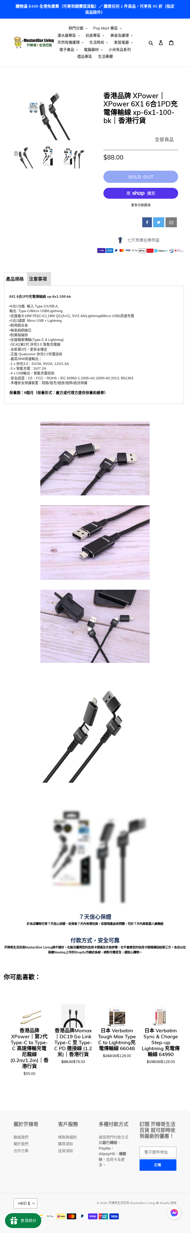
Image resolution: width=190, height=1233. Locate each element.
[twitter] (158, 222)
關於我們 (21, 1143)
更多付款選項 (140, 205)
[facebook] (147, 222)
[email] (171, 222)
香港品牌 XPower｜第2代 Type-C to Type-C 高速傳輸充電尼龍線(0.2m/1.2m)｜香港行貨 (29, 1048)
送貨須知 (65, 1150)
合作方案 (21, 1150)
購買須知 (65, 1143)
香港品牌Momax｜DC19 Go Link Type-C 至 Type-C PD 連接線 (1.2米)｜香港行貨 (73, 1042)
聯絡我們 (21, 1137)
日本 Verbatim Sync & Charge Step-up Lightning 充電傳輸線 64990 (161, 1042)
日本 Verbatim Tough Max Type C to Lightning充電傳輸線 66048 (117, 1039)
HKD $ (24, 1203)
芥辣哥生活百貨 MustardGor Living (131, 1203)
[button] (174, 1213)
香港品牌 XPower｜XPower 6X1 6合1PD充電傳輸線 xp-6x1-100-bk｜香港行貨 (140, 108)
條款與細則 (67, 1137)
